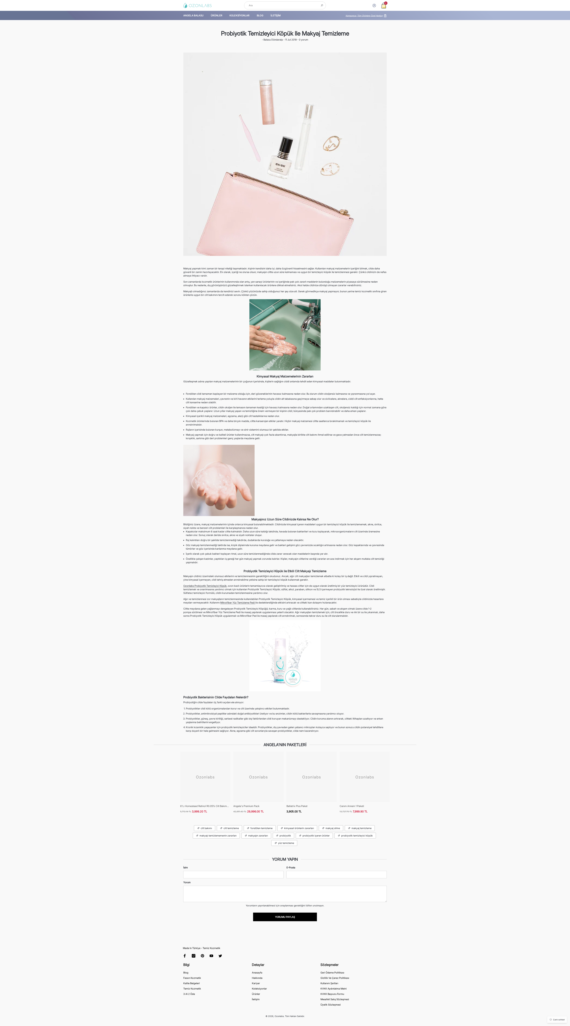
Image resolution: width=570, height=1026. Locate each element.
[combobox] (281, 5)
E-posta (290, 867)
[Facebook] (185, 956)
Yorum (187, 882)
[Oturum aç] (374, 5)
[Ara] (285, 5)
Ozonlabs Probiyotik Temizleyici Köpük (205, 585)
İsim (185, 867)
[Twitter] (220, 956)
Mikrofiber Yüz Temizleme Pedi (237, 602)
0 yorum (303, 39)
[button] (384, 5)
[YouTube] (211, 956)
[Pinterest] (202, 956)
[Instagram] (194, 956)
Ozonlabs (279, 1016)
